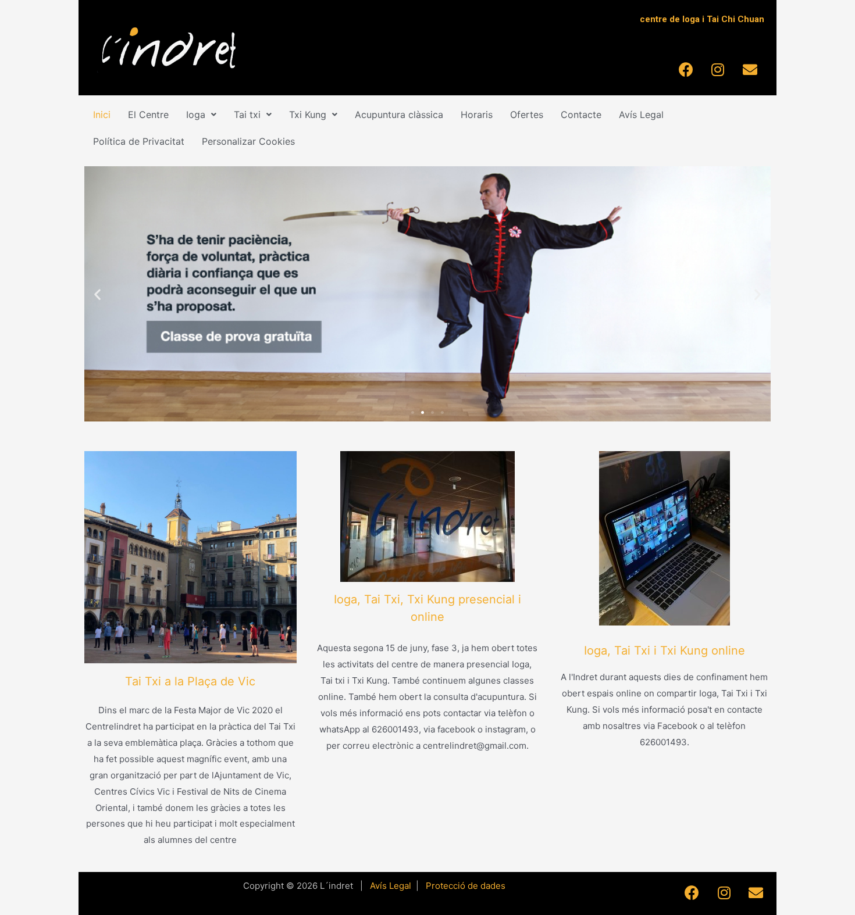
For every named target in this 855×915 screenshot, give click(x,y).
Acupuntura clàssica (399, 114)
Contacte (581, 114)
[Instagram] (717, 69)
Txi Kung (307, 114)
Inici (102, 114)
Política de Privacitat (138, 141)
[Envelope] (749, 69)
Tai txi (247, 114)
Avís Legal (641, 114)
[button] (412, 412)
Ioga (195, 114)
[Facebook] (685, 69)
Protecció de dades (465, 885)
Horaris (477, 114)
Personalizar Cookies (248, 141)
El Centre (148, 114)
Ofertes (526, 114)
